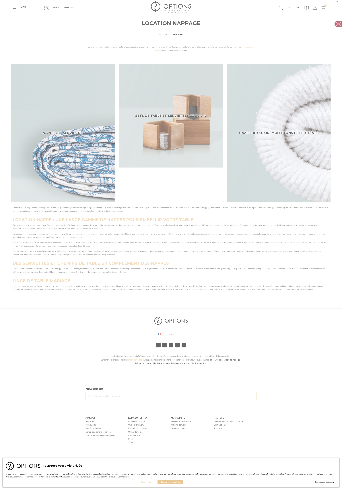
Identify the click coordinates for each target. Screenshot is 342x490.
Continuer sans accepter (325, 482)
